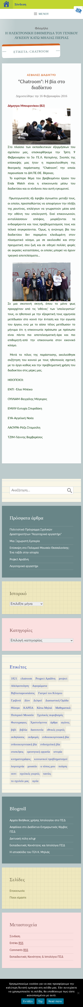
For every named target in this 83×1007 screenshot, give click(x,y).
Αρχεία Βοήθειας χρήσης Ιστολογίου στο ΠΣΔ (37, 820)
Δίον (27, 700)
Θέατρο (15, 707)
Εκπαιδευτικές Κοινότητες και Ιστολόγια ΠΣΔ (37, 845)
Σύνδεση (15, 936)
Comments (19, 950)
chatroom (26, 678)
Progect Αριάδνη (45, 678)
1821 (14, 678)
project (63, 678)
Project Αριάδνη (19, 559)
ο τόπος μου (48, 766)
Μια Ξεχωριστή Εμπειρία (25, 541)
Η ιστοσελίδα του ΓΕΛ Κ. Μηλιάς (30, 852)
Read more (55, 1001)
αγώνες (65, 722)
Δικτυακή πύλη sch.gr (23, 838)
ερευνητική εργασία (38, 751)
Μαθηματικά (62, 707)
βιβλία (23, 729)
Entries (16, 943)
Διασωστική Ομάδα (57, 700)
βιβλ (13, 729)
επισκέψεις (17, 751)
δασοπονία (37, 729)
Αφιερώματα (39, 685)
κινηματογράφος (21, 759)
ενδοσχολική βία (50, 744)
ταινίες (47, 773)
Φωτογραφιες (19, 722)
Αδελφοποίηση (20, 685)
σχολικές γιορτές (30, 773)
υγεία (35, 781)
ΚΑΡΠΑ (28, 707)
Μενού (44, 14)
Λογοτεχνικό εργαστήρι (24, 566)
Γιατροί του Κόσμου (50, 693)
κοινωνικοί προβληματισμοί (50, 759)
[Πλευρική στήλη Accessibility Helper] (78, 10)
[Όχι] (78, 993)
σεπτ (13, 773)
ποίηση (62, 766)
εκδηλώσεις (18, 737)
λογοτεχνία (17, 766)
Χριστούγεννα (38, 722)
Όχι (40, 1001)
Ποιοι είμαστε (18, 897)
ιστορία (57, 751)
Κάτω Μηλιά (44, 707)
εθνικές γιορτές (56, 729)
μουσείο (32, 766)
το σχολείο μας (20, 781)
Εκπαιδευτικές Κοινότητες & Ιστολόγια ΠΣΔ (36, 957)
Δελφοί (37, 700)
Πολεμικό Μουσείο (22, 715)
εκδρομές (33, 737)
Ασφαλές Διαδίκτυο (41, 75)
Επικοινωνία (17, 891)
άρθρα (54, 722)
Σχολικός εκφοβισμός (50, 715)
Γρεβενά (16, 700)
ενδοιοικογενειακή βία (55, 737)
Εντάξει (28, 1001)
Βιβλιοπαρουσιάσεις (23, 693)
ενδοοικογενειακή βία (24, 744)
